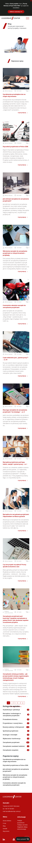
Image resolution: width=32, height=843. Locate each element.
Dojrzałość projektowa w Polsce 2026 (15, 765)
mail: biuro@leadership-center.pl (11, 811)
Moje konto (6, 831)
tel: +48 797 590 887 (8, 808)
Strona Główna (7, 820)
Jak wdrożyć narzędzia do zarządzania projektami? (16, 770)
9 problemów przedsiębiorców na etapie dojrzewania (14, 760)
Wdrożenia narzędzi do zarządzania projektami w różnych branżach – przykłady (15, 777)
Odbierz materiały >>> (16, 11)
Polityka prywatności (20, 821)
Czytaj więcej (22, 112)
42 (22, 703)
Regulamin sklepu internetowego (22, 828)
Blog (4, 826)
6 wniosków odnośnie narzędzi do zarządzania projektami (14, 784)
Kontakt (5, 828)
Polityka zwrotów (22, 825)
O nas (4, 823)
